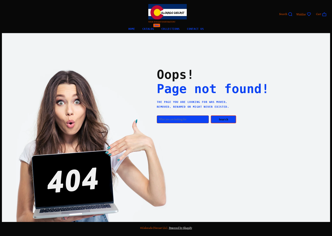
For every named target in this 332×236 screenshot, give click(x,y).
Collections (170, 28)
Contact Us (195, 28)
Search (223, 119)
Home (131, 28)
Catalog (148, 28)
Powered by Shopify (180, 228)
